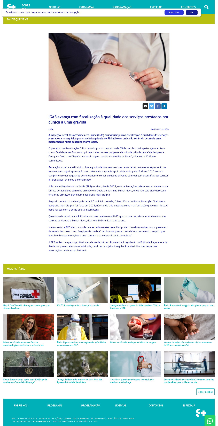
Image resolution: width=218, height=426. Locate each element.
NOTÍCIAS (120, 405)
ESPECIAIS (189, 405)
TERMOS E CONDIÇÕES (50, 418)
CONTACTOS (156, 405)
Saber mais (174, 12)
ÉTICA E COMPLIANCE (124, 418)
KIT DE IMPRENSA (81, 418)
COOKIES (67, 418)
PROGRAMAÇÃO (90, 405)
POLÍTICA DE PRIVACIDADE (24, 418)
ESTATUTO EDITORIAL (101, 418)
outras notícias (205, 391)
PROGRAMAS (55, 405)
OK (191, 12)
